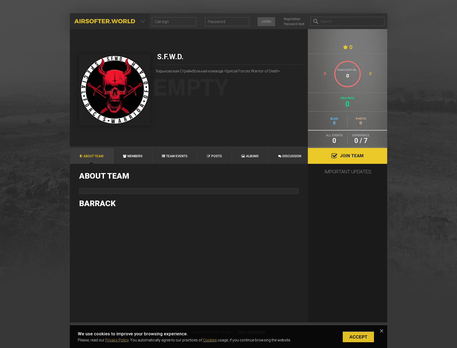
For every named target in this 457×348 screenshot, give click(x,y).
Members (135, 156)
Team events (177, 156)
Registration (292, 19)
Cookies (210, 340)
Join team (352, 155)
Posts (216, 156)
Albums (252, 156)
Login (266, 22)
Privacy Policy (117, 340)
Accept (358, 337)
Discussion (291, 156)
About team (93, 156)
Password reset (294, 24)
